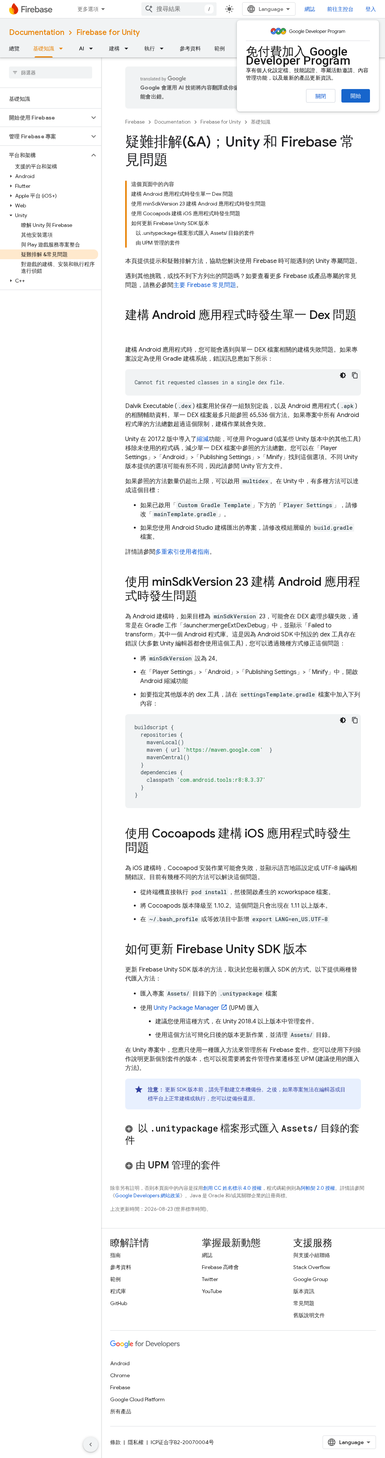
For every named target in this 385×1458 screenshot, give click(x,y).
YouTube (212, 1291)
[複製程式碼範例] (355, 375)
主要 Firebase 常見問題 (204, 285)
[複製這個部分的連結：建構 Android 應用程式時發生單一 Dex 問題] (132, 330)
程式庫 (118, 1291)
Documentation (36, 32)
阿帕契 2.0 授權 (318, 1188)
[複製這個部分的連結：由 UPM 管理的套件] (230, 1165)
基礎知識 (43, 48)
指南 (115, 1255)
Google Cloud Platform (137, 1399)
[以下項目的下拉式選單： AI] (93, 48)
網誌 (310, 9)
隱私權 (136, 1442)
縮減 (203, 439)
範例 (219, 48)
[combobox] (179, 9)
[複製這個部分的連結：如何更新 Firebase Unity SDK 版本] (314, 950)
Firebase (135, 122)
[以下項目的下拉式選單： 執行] (164, 48)
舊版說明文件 (309, 1315)
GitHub (118, 1303)
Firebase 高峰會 (220, 1267)
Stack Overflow (311, 1267)
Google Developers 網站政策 (147, 1195)
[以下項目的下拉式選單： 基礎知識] (63, 48)
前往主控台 (340, 9)
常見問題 (303, 1303)
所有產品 (120, 1411)
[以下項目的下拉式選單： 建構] (129, 48)
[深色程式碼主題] (343, 375)
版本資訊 (303, 1291)
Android (120, 1363)
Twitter (210, 1279)
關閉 (320, 96)
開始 (355, 95)
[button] (44, 117)
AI (81, 48)
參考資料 (190, 48)
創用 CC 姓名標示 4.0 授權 (232, 1188)
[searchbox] (50, 72)
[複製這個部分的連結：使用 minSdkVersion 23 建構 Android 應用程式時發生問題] (204, 596)
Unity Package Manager (186, 1008)
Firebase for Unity (108, 32)
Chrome (120, 1375)
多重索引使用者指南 (182, 552)
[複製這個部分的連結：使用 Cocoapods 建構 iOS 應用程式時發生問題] (156, 848)
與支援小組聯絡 (311, 1255)
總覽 (14, 48)
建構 (114, 48)
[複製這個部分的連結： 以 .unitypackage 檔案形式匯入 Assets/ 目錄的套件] (142, 1140)
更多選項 (88, 9)
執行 (149, 48)
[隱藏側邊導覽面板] (90, 1444)
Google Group (310, 1279)
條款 (115, 1442)
